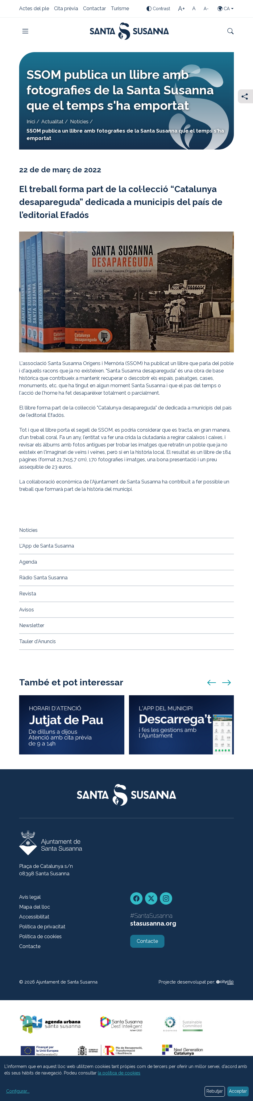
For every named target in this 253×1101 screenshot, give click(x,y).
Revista (27, 594)
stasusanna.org (153, 923)
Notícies (79, 122)
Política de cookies (40, 936)
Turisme (120, 9)
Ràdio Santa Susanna (43, 578)
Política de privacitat (42, 927)
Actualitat (52, 122)
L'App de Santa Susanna (46, 546)
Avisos (26, 610)
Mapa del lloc (34, 907)
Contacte (29, 946)
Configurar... (18, 1091)
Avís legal (30, 897)
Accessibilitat (34, 917)
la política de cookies (119, 1072)
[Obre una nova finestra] (225, 981)
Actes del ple (34, 9)
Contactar (94, 9)
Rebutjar (214, 1091)
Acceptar (238, 1091)
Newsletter (31, 625)
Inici (31, 122)
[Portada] (129, 31)
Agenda (28, 562)
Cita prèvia (66, 9)
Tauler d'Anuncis (37, 641)
